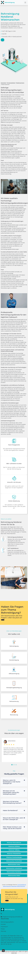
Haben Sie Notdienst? (10, 810)
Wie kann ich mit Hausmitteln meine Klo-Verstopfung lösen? (11, 792)
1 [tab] (12, 764)
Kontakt (3, 924)
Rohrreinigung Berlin (7, 922)
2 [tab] (14, 764)
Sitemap (3, 931)
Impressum (4, 926)
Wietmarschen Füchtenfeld (14, 861)
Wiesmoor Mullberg (14, 846)
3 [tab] (16, 764)
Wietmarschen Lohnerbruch (14, 868)
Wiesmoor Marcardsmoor (14, 842)
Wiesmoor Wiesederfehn (14, 853)
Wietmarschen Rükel (14, 875)
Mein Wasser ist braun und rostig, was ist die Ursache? (12, 827)
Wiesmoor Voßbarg (14, 850)
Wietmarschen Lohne (14, 864)
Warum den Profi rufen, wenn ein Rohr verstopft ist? (13, 818)
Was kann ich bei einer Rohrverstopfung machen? (12, 802)
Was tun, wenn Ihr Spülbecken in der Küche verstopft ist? (11, 781)
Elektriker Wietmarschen (18, 886)
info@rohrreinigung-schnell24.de (12, 917)
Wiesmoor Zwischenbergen (14, 857)
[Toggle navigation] (25, 2)
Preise (3, 929)
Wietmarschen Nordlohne (14, 872)
